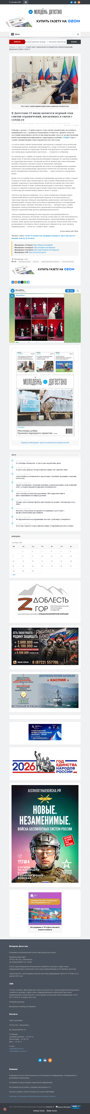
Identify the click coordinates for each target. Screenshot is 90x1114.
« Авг (13, 575)
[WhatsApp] (25, 282)
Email (76, 125)
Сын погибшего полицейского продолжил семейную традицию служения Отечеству (46, 477)
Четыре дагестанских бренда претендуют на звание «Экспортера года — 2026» (46, 503)
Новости (60, 123)
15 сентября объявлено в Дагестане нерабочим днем (38, 463)
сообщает (67, 137)
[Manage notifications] (5, 1109)
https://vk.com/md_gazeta (37, 252)
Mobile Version (52, 1111)
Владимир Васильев (24, 261)
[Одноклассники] (16, 282)
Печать (68, 125)
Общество (67, 123)
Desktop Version (39, 1111)
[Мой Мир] (19, 282)
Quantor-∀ (50, 1107)
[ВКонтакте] (13, 282)
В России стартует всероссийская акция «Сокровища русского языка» (45, 526)
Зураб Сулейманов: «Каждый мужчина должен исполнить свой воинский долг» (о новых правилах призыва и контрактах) (46, 486)
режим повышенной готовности (50, 261)
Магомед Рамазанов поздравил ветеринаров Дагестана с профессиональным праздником (40, 512)
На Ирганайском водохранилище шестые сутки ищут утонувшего (43, 519)
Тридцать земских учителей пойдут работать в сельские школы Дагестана (65, 42)
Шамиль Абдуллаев (28, 123)
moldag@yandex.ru (16, 1049)
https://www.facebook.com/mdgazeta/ (46, 250)
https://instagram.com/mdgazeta (44, 248)
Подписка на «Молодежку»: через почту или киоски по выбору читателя (45, 443)
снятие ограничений (67, 261)
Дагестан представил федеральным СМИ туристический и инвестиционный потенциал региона (40, 494)
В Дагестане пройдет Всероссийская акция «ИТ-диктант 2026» (42, 470)
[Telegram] (28, 282)
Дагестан (36, 261)
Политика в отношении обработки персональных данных (32, 1096)
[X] (22, 282)
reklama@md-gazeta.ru (18, 1051)
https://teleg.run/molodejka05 (43, 245)
